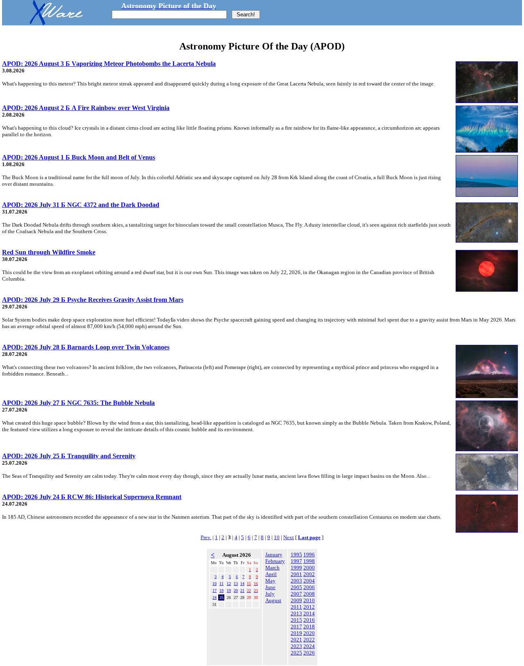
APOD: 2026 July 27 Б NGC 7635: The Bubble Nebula (78, 402)
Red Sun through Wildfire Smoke (48, 252)
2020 (309, 633)
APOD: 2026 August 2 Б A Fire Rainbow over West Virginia (85, 107)
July (270, 594)
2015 (296, 620)
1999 (296, 568)
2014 (309, 613)
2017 (296, 626)
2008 (309, 594)
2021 (296, 640)
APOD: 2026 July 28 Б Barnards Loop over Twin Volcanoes (85, 347)
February (275, 561)
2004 (309, 581)
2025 (296, 653)
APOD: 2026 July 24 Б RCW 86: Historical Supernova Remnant (91, 496)
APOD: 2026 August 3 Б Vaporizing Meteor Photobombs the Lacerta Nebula (109, 63)
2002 (309, 574)
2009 (296, 600)
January (273, 554)
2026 (309, 653)
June (270, 587)
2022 (309, 640)
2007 (296, 594)
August (273, 600)
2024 (309, 646)
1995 (296, 554)
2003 (296, 581)
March (272, 568)
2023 (296, 646)
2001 (296, 574)
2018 (309, 626)
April (271, 574)
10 (277, 537)
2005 (296, 587)
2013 (296, 613)
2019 (296, 633)
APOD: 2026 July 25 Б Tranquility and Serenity (69, 455)
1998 (309, 561)
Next (288, 537)
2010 (309, 600)
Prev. (206, 537)
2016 (309, 620)
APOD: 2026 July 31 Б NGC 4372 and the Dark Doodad (80, 204)
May (270, 581)
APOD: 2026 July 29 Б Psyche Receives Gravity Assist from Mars (92, 299)
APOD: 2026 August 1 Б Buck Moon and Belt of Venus (78, 157)
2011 (296, 607)
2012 (309, 607)
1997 (296, 561)
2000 (309, 568)
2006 (309, 587)
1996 (309, 554)
